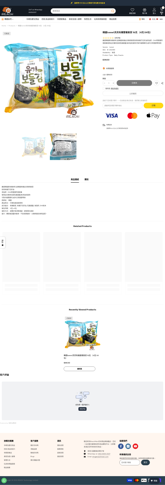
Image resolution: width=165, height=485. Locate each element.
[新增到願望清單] (156, 83)
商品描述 (75, 179)
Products (12, 26)
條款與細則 (115, 88)
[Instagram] (128, 446)
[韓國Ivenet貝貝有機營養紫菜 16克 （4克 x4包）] (82, 334)
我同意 (107, 88)
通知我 (79, 369)
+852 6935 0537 (104, 454)
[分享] (161, 83)
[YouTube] (135, 446)
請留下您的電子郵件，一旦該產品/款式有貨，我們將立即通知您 (125, 100)
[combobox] (80, 11)
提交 (145, 462)
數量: (104, 79)
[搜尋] (83, 11)
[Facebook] (121, 446)
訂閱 (153, 105)
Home (4, 26)
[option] (49, 78)
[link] (21, 285)
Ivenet (111, 47)
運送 (87, 179)
